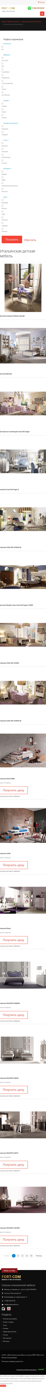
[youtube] (8, 1308)
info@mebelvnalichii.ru (11, 1304)
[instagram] (3, 1308)
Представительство (9, 1332)
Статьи (5, 1335)
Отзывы (5, 1328)
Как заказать (7, 1338)
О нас (5, 1325)
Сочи (42, 2)
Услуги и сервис (8, 1322)
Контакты (6, 1341)
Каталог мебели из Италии (11, 21)
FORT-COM (8, 8)
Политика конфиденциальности (12, 1361)
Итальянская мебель (10, 1319)
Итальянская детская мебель (31, 21)
